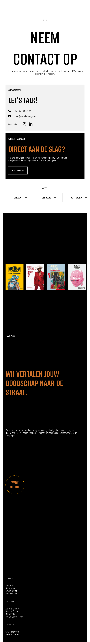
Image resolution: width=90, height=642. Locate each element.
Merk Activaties (12, 634)
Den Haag (39, 197)
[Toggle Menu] (83, 21)
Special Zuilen (12, 611)
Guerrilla (9, 579)
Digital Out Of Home (14, 616)
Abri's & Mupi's (12, 608)
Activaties (10, 625)
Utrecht (11, 197)
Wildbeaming (11, 593)
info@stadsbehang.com (25, 116)
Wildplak (9, 585)
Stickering (10, 588)
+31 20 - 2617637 (23, 111)
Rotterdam (69, 197)
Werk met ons (18, 170)
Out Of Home (10, 602)
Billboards (10, 614)
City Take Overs (12, 631)
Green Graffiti (11, 591)
